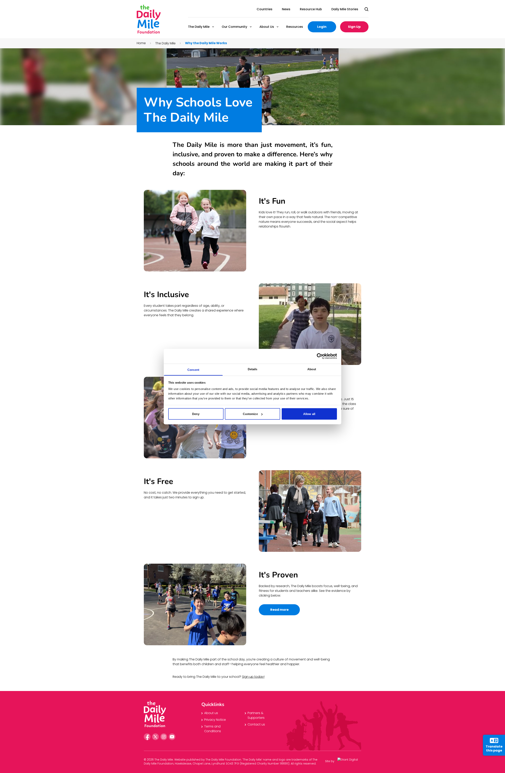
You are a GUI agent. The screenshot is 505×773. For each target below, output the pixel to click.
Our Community (234, 26)
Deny (195, 414)
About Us (266, 26)
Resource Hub (311, 9)
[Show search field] (366, 9)
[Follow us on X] (155, 736)
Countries (264, 9)
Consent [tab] (193, 369)
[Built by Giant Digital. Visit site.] (349, 761)
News (286, 9)
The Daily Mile (198, 26)
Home (141, 43)
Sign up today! (253, 676)
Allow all (309, 414)
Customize (250, 414)
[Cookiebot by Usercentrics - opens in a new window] (319, 356)
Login (321, 26)
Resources (294, 26)
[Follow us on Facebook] (147, 736)
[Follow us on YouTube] (172, 736)
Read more (279, 609)
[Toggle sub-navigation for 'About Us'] (277, 26)
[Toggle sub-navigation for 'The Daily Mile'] (213, 26)
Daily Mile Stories (344, 9)
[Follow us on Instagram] (163, 736)
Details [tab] (252, 369)
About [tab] (311, 369)
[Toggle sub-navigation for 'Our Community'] (250, 26)
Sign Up (354, 26)
